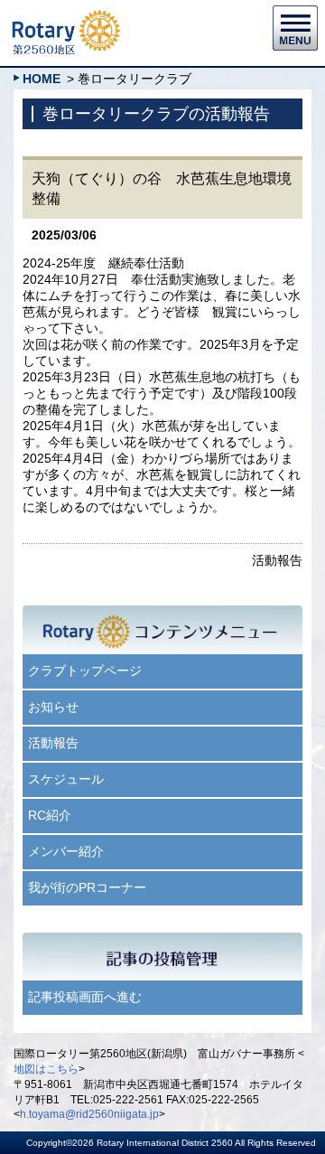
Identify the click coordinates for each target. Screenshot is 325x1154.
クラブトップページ (85, 670)
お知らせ (53, 706)
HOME (41, 78)
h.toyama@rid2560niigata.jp (89, 1114)
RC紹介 (49, 815)
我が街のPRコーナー (87, 887)
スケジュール (66, 779)
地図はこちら (46, 1069)
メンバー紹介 (66, 851)
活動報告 (53, 743)
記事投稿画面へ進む (85, 997)
